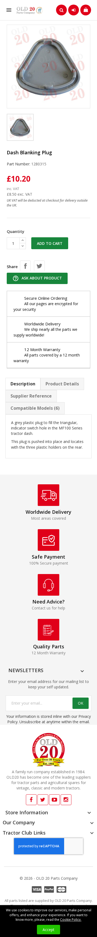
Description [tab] (23, 384)
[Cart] (85, 10)
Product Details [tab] (62, 384)
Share (25, 266)
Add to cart (50, 243)
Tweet (39, 266)
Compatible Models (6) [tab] (35, 408)
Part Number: (18, 163)
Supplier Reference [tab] (31, 396)
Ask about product (37, 278)
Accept (48, 929)
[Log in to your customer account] (73, 10)
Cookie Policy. (70, 919)
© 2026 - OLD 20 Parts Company (49, 878)
